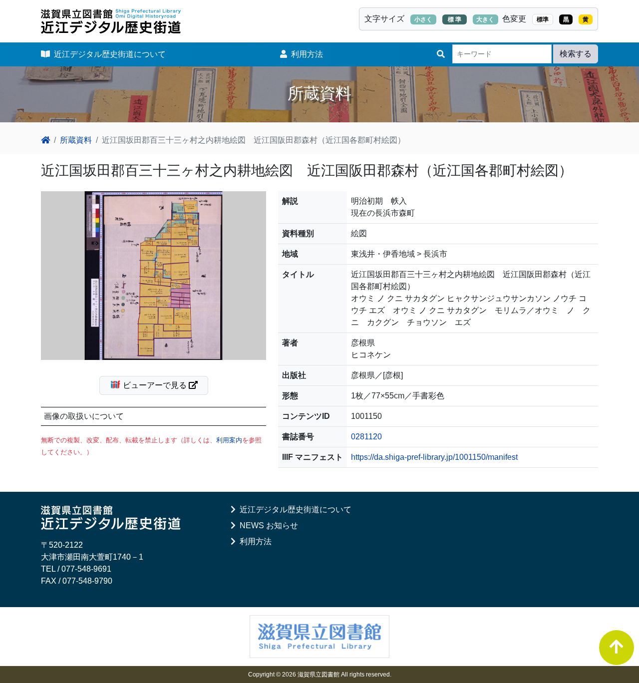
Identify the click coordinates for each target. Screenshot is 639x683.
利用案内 (229, 440)
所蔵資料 (76, 140)
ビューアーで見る (155, 385)
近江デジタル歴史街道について (108, 54)
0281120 (366, 436)
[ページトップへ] (616, 647)
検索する (576, 53)
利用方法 (305, 54)
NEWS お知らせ (267, 525)
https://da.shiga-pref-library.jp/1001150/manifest (434, 457)
